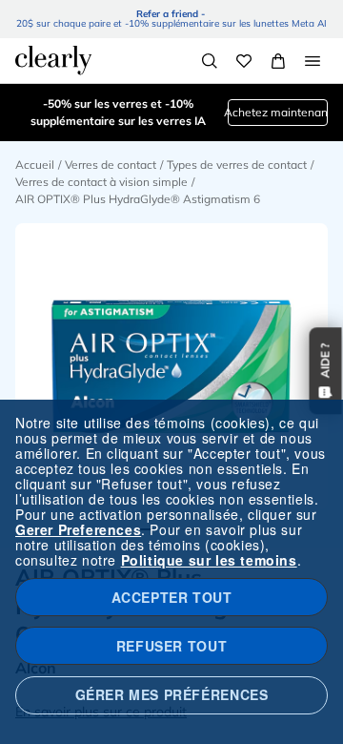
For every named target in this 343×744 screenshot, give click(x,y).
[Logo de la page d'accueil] (53, 60)
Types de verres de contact (237, 164)
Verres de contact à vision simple (101, 182)
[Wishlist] (244, 61)
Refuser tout (171, 645)
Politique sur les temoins (209, 559)
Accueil (34, 164)
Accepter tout (171, 597)
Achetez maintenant (278, 112)
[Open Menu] (312, 61)
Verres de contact (110, 164)
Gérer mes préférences (172, 694)
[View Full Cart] (278, 61)
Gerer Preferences (78, 529)
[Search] (209, 61)
